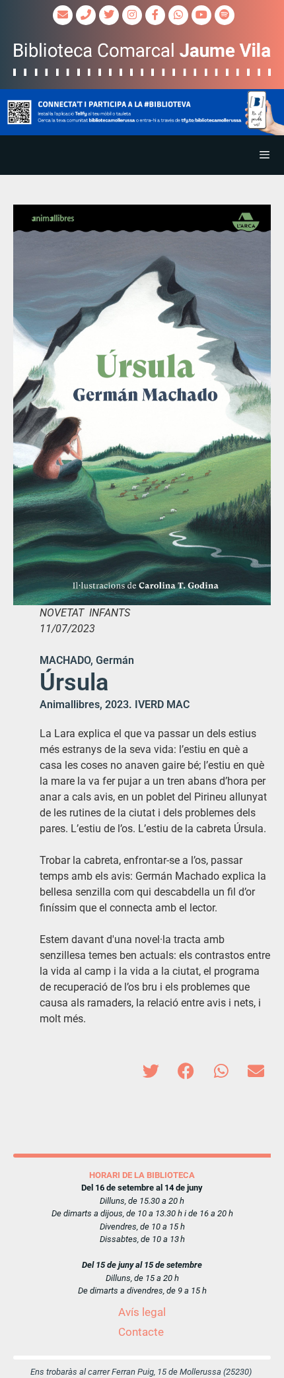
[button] (142, 112)
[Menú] (142, 155)
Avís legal (142, 1312)
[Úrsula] (142, 405)
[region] (142, 112)
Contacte (141, 1331)
